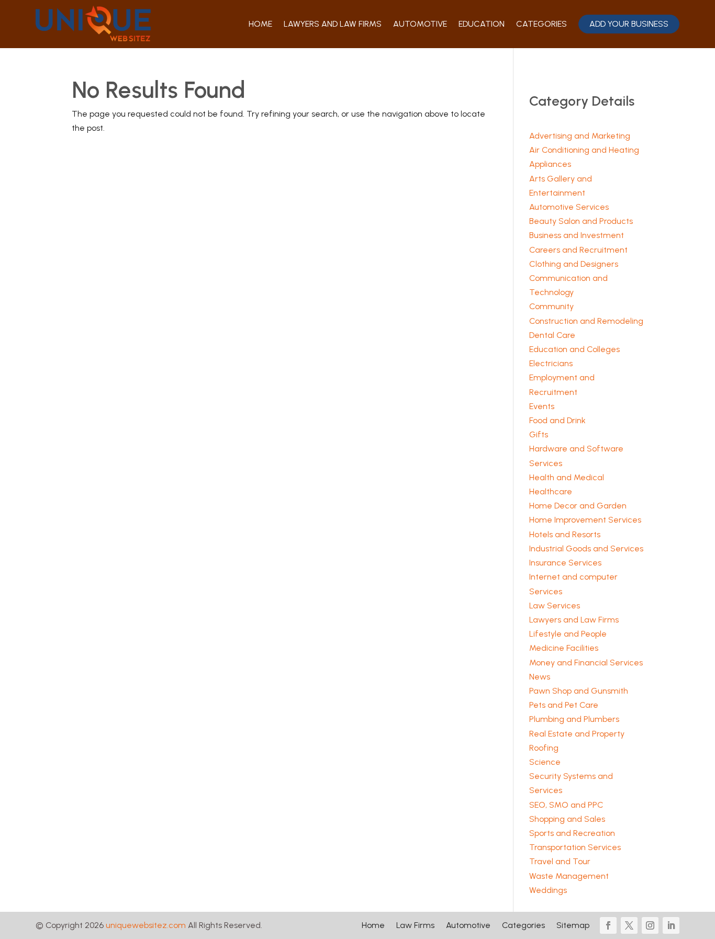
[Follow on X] (629, 925)
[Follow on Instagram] (650, 925)
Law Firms (415, 926)
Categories (541, 24)
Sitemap (572, 926)
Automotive (420, 24)
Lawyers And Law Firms (333, 24)
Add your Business (628, 24)
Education (482, 24)
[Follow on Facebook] (608, 925)
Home (260, 24)
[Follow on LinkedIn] (671, 925)
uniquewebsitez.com (146, 925)
